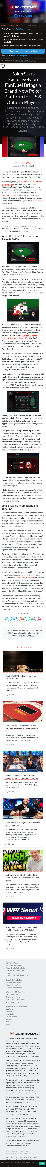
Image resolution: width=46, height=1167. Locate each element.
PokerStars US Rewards (25, 577)
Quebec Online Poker (14, 988)
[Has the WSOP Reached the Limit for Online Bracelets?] (23, 662)
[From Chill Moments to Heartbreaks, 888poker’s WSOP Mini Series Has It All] (23, 761)
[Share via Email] (39, 619)
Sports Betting (11, 1019)
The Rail (9, 1011)
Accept (42, 1163)
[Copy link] (34, 619)
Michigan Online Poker (14, 965)
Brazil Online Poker (13, 997)
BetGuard (34, 1131)
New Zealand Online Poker (16, 999)
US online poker (36, 201)
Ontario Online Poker (14, 982)
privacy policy (24, 1151)
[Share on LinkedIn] (25, 619)
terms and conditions (12, 1151)
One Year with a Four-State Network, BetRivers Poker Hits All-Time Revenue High (21, 728)
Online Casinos (11, 1017)
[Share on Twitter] (7, 619)
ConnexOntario (32, 1123)
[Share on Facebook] (16, 619)
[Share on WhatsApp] (30, 619)
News (8, 1024)
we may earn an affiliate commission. (25, 1046)
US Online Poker (12, 963)
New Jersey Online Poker (15, 970)
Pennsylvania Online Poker (16, 968)
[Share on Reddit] (21, 619)
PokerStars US (23, 181)
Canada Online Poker (14, 980)
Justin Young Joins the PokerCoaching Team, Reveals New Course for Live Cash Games (22, 878)
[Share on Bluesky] (12, 619)
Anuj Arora (27, 162)
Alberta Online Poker (13, 985)
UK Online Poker (12, 994)
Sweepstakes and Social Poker (17, 1006)
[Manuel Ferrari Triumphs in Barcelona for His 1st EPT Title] (23, 808)
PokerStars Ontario (9, 195)
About (8, 1022)
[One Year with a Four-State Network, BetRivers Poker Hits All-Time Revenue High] (23, 711)
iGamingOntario (12, 1136)
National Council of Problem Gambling (25, 60)
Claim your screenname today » (23, 51)
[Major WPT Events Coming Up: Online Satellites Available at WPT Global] (23, 913)
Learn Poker (10, 1014)
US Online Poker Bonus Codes (17, 976)
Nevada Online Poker (14, 973)
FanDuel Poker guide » (20, 56)
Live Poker (9, 1009)
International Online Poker (16, 992)
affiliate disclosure (24, 1153)
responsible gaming (12, 1153)
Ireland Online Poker (13, 1002)
